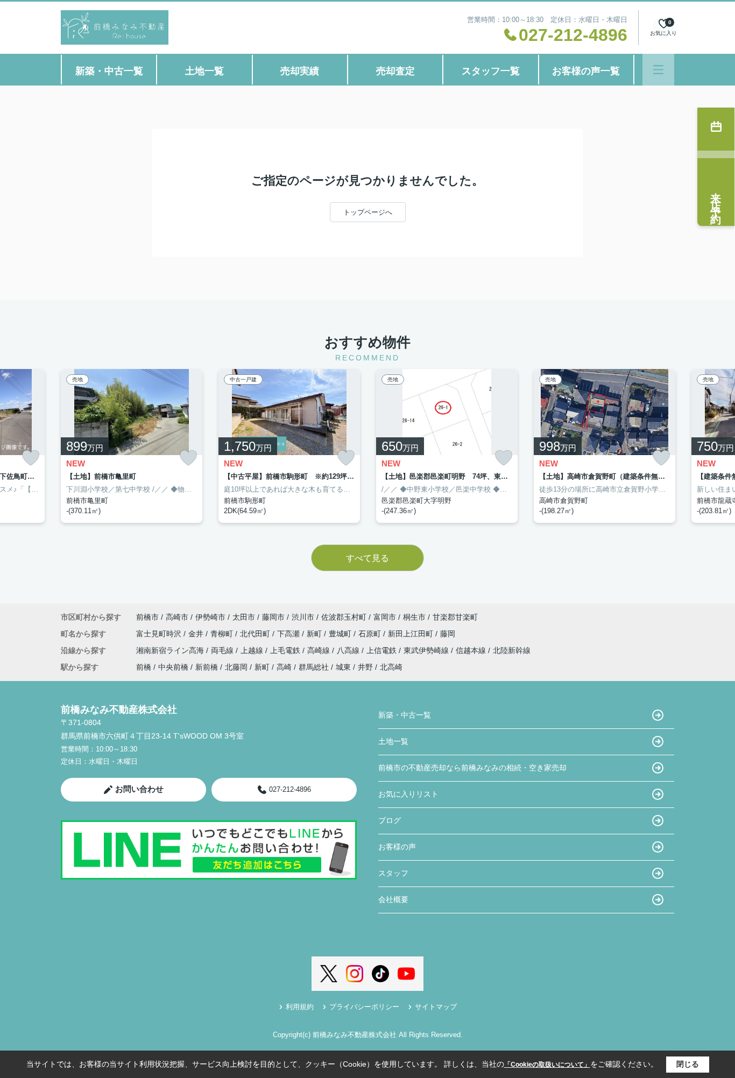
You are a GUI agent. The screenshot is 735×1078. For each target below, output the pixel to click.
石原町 (370, 633)
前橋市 (147, 617)
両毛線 (223, 650)
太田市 (243, 617)
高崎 (284, 667)
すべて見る (367, 558)
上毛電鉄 (286, 650)
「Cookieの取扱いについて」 (547, 1064)
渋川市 (303, 617)
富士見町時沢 (159, 633)
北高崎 (391, 667)
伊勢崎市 (210, 617)
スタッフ (393, 873)
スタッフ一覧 (491, 71)
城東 (343, 667)
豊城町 (341, 633)
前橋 (143, 667)
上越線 (253, 650)
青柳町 (222, 633)
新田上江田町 (411, 633)
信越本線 (472, 650)
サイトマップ (436, 1007)
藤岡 (447, 633)
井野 (365, 667)
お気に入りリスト (408, 794)
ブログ (389, 820)
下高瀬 (289, 633)
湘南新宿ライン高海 (171, 650)
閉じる (687, 1064)
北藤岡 (236, 667)
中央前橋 (173, 667)
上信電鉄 (382, 650)
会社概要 (393, 899)
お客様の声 (397, 846)
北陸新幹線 (512, 650)
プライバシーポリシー (364, 1007)
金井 (197, 633)
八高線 (349, 650)
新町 (315, 633)
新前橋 (206, 667)
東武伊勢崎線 (427, 650)
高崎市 (177, 617)
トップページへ (367, 212)
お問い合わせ (139, 788)
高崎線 (319, 650)
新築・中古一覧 (109, 71)
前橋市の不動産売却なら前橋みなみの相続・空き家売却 (472, 767)
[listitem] (131, 446)
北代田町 (256, 633)
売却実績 (299, 71)
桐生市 (414, 617)
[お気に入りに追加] (30, 458)
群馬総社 (314, 667)
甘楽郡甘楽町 (455, 617)
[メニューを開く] (658, 69)
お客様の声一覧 (586, 71)
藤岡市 (273, 617)
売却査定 (395, 71)
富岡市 (384, 617)
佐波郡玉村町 (343, 617)
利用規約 (300, 1007)
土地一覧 (204, 71)
